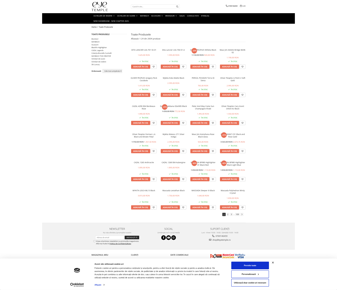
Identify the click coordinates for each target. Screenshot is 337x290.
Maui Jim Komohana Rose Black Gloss (203, 135)
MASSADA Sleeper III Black (203, 190)
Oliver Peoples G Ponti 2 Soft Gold (232, 79)
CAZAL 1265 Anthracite (144, 162)
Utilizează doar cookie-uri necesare (250, 283)
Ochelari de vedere (98, 61)
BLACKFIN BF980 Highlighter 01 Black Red (203, 163)
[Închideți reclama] (273, 263)
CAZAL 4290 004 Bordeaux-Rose (144, 107)
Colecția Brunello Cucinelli (101, 53)
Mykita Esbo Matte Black (173, 78)
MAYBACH (95, 42)
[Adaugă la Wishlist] (154, 67)
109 (237, 214)
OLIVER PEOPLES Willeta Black (203, 50)
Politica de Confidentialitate (120, 243)
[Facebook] (163, 237)
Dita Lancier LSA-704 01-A (173, 50)
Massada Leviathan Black (173, 190)
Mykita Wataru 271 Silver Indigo (173, 135)
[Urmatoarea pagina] (242, 214)
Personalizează (249, 274)
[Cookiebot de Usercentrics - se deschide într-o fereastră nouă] (77, 285)
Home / (94, 27)
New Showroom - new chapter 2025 (111, 21)
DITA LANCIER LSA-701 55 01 (143, 50)
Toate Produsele (106, 27)
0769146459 (221, 236)
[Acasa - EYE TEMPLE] (104, 6)
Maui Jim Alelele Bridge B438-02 (233, 51)
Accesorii (94, 44)
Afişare (98, 285)
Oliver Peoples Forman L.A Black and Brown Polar (143, 135)
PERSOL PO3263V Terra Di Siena (203, 79)
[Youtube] (168, 237)
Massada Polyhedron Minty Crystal (233, 191)
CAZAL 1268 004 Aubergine (173, 162)
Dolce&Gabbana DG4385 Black (173, 106)
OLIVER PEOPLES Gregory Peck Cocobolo (144, 79)
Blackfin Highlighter (99, 47)
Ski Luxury (95, 64)
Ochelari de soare (98, 59)
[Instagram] (173, 237)
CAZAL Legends (97, 50)
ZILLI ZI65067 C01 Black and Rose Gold (233, 135)
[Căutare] (177, 6)
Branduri (94, 39)
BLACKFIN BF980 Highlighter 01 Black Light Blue (232, 163)
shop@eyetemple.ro (221, 239)
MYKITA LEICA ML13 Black (144, 190)
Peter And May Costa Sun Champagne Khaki (203, 107)
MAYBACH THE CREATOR (101, 56)
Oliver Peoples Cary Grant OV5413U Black (232, 107)
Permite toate (250, 265)
